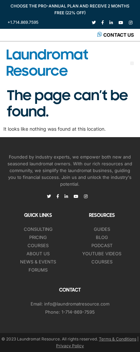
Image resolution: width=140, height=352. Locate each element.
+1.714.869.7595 (22, 22)
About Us (38, 253)
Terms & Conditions (117, 338)
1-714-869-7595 (78, 312)
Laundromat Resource (47, 63)
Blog (102, 237)
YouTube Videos (101, 253)
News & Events (38, 261)
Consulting (38, 229)
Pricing (38, 237)
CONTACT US (118, 35)
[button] (132, 63)
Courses (38, 245)
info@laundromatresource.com (76, 304)
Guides (102, 229)
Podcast (101, 245)
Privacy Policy (70, 345)
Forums (38, 270)
